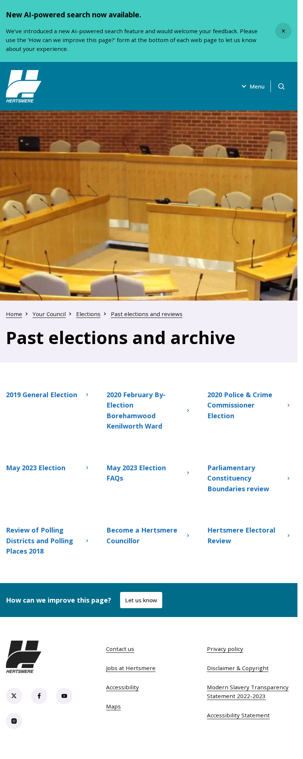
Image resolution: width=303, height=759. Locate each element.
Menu (257, 86)
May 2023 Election (35, 467)
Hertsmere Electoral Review (241, 535)
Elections (88, 314)
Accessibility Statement (238, 715)
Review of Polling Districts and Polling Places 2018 (39, 540)
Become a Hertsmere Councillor (141, 535)
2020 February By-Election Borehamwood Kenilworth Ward (136, 410)
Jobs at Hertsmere (131, 668)
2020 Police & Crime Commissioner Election (239, 405)
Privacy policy (225, 648)
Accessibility (122, 687)
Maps (113, 706)
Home (14, 314)
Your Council (49, 314)
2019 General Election (41, 394)
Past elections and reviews (147, 314)
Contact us (120, 648)
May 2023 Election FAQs (136, 472)
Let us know (141, 600)
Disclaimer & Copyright (238, 668)
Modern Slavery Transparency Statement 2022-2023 (248, 691)
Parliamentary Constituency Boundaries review (238, 478)
